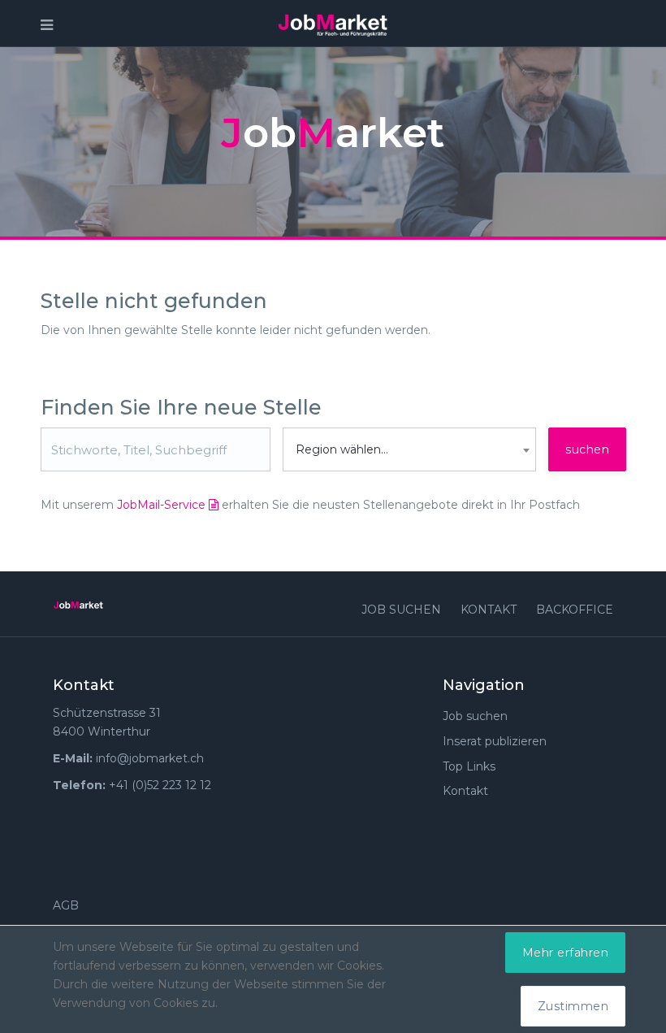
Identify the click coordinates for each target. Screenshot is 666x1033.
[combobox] (409, 449)
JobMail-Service (163, 504)
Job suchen (401, 609)
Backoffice (574, 609)
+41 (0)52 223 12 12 (160, 785)
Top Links (469, 766)
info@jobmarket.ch (150, 758)
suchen (587, 449)
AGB (66, 905)
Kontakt (489, 609)
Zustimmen (573, 1006)
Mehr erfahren (565, 952)
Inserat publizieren (495, 741)
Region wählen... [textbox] (342, 449)
